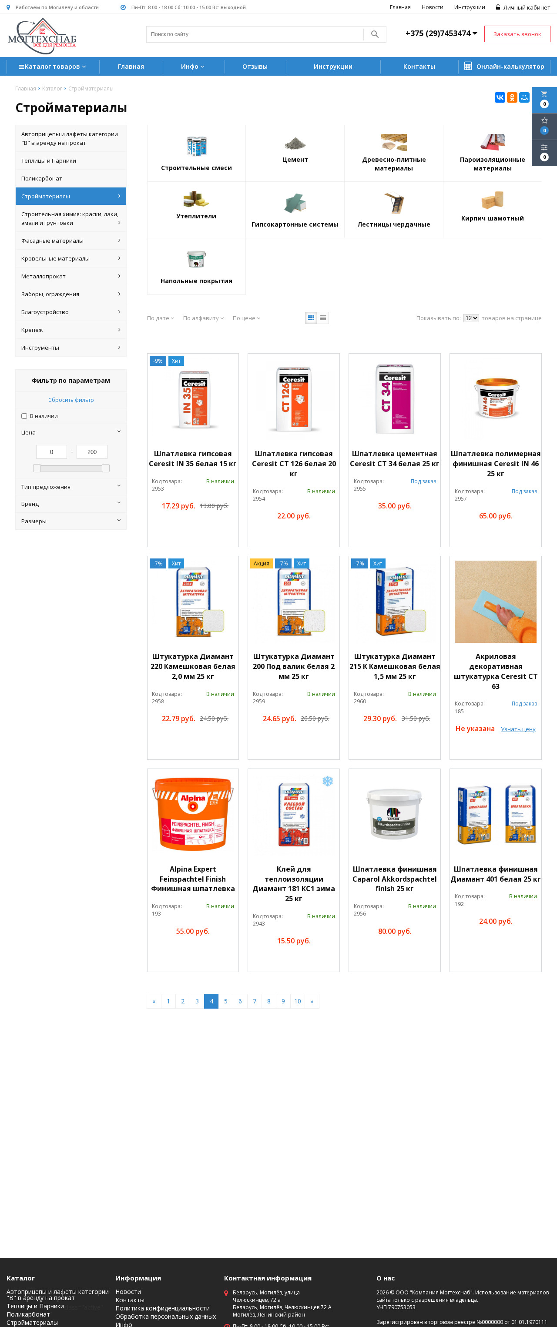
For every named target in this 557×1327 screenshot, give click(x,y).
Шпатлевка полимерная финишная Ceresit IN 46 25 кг (496, 463)
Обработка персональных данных (165, 1317)
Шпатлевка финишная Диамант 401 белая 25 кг (495, 874)
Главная (400, 7)
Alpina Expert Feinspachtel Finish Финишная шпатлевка (193, 879)
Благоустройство (45, 312)
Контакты (419, 66)
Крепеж (32, 330)
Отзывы (255, 66)
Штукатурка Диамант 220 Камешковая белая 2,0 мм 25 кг (193, 666)
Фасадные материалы (52, 240)
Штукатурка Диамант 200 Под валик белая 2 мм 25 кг (294, 666)
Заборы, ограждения (50, 294)
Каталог (21, 1278)
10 (297, 1001)
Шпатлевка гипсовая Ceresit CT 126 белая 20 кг (294, 463)
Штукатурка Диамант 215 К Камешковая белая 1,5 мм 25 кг (394, 666)
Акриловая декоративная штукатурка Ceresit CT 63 (496, 671)
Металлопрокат (43, 276)
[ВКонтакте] (500, 97)
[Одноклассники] (512, 97)
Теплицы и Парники (48, 160)
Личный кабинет (526, 7)
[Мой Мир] (524, 97)
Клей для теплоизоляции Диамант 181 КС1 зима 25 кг (293, 884)
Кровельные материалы (55, 258)
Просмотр (214, 525)
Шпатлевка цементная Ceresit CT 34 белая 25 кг (395, 458)
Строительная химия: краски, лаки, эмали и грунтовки (69, 218)
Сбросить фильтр (71, 400)
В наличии (44, 416)
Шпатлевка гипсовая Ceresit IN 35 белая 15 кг (193, 458)
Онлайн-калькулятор (509, 66)
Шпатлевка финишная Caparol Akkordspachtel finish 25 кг (394, 879)
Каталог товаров (53, 66)
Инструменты (40, 347)
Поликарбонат (41, 178)
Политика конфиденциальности (162, 1308)
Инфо (190, 66)
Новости (432, 7)
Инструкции (469, 7)
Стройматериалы (45, 196)
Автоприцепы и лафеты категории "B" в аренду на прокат (69, 138)
